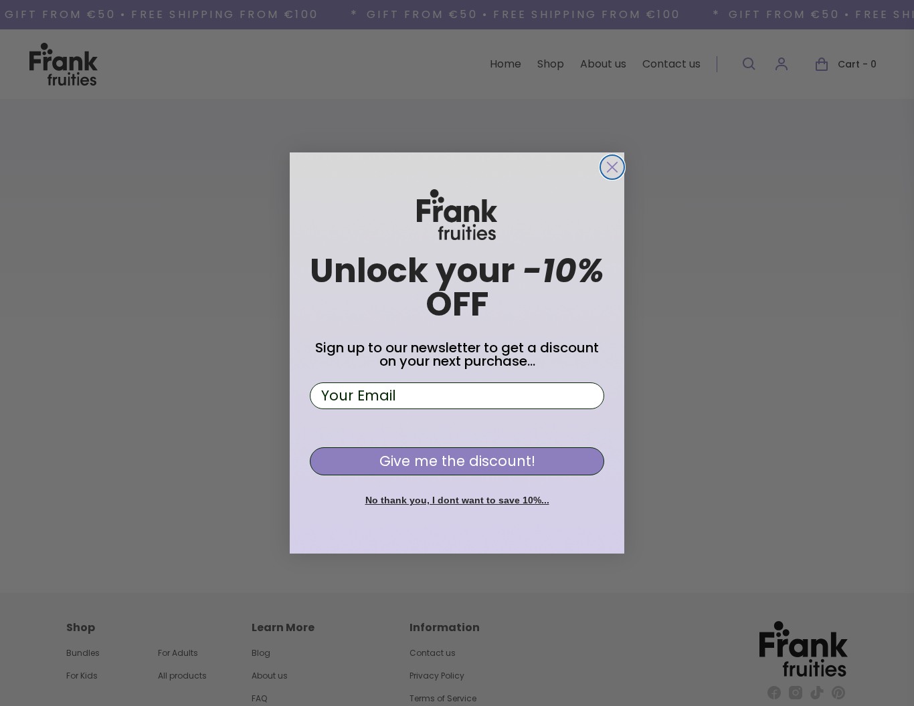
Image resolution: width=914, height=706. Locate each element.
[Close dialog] (612, 167)
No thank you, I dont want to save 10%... (457, 500)
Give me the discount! (457, 461)
